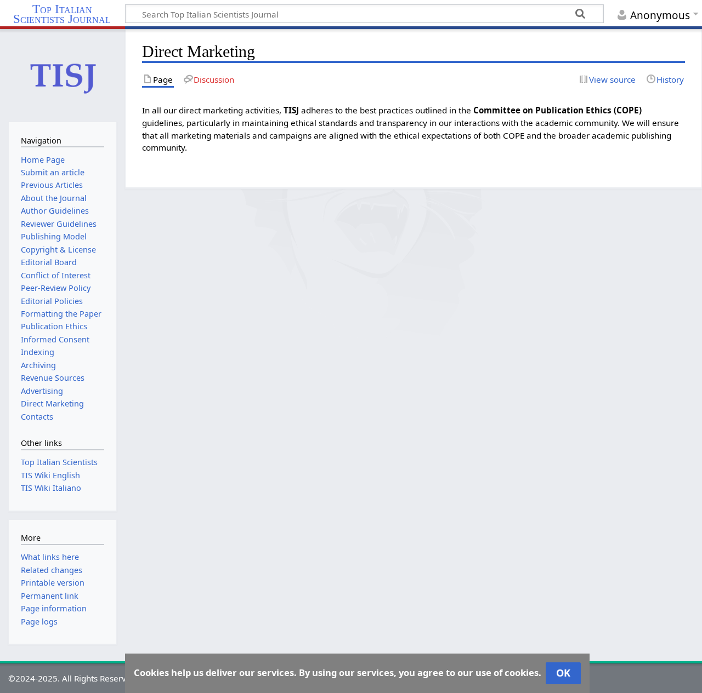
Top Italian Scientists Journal (62, 14)
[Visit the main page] (62, 74)
